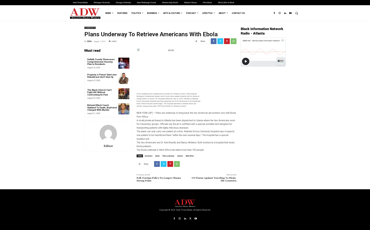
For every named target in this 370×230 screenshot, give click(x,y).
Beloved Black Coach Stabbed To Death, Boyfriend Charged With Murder (102, 107)
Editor (89, 41)
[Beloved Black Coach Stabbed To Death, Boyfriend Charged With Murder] (123, 108)
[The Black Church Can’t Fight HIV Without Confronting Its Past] (123, 93)
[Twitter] (220, 41)
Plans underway (168, 156)
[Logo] (185, 203)
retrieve (180, 156)
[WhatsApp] (233, 41)
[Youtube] (290, 13)
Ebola (157, 156)
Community (90, 28)
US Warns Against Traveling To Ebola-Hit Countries (214, 179)
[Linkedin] (285, 13)
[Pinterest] (227, 41)
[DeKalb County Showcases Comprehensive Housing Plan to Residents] (123, 63)
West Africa (190, 156)
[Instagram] (280, 13)
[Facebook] (274, 13)
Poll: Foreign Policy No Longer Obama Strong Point (159, 179)
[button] (296, 13)
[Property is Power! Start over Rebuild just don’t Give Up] (123, 78)
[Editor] (108, 133)
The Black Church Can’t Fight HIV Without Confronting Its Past (99, 92)
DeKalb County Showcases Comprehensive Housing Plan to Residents (101, 61)
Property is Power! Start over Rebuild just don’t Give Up (102, 75)
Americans (148, 156)
